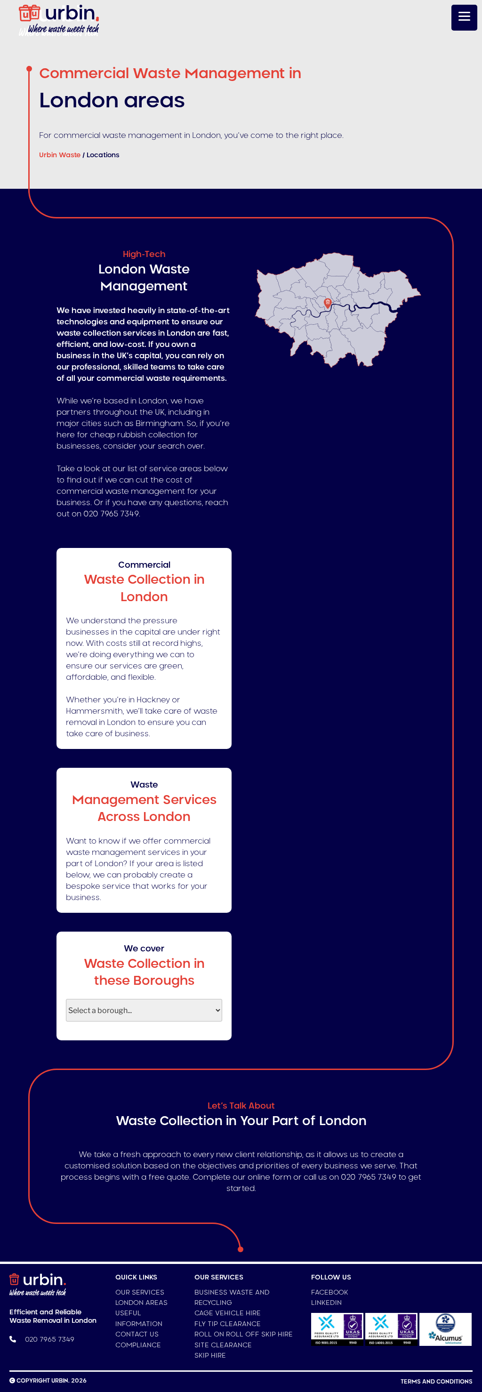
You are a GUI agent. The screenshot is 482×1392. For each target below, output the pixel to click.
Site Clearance (223, 1345)
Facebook (329, 1292)
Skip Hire (210, 1355)
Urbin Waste (59, 155)
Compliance (138, 1345)
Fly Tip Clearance (227, 1324)
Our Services (139, 1292)
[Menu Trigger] (464, 18)
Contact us (137, 1334)
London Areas (141, 1303)
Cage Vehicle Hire (227, 1313)
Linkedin (326, 1303)
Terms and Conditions (437, 1381)
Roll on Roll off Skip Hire (243, 1334)
